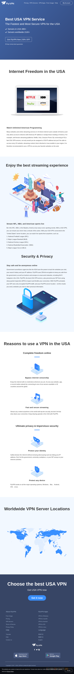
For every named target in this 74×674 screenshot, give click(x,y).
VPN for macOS (42, 618)
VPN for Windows (43, 616)
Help (56, 3)
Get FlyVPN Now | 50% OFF (18, 40)
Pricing (26, 3)
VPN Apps (42, 3)
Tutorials (8, 634)
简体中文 (40, 634)
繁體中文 (40, 637)
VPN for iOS (41, 624)
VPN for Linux (42, 627)
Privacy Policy (10, 627)
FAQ (7, 637)
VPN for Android (42, 621)
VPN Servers (33, 3)
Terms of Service (10, 624)
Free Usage (50, 3)
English (40, 640)
